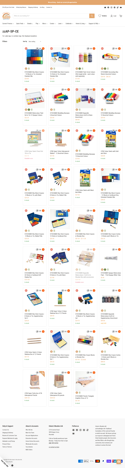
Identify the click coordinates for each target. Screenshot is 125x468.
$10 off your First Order (8, 7)
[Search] (92, 16)
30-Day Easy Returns (21, 7)
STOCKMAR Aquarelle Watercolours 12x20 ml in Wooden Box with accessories (84, 275)
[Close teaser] (12, 465)
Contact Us (49, 7)
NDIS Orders (29, 450)
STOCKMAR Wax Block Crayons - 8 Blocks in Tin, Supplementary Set (85, 316)
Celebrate (69, 23)
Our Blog (42, 7)
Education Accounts (31, 438)
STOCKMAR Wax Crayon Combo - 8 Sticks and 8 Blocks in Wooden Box (110, 357)
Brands (29, 23)
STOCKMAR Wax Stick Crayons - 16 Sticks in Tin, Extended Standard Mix (60, 74)
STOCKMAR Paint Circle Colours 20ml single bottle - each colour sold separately (85, 74)
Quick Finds (20, 23)
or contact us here (54, 447)
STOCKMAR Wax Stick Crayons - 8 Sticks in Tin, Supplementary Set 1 (60, 357)
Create (52, 23)
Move (44, 23)
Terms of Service (7, 447)
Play (37, 23)
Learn (60, 23)
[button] (6, 462)
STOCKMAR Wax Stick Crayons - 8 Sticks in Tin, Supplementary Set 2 (35, 316)
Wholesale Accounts (31, 444)
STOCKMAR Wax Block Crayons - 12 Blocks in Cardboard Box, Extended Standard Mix (110, 195)
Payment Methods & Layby (9, 438)
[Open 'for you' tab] (118, 461)
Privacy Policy (6, 444)
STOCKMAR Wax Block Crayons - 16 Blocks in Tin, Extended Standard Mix (34, 74)
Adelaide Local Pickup (8, 441)
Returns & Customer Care (9, 435)
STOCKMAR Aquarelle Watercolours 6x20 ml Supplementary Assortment (109, 316)
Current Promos (7, 23)
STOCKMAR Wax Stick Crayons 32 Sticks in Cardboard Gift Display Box (34, 275)
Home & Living (80, 23)
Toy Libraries (29, 447)
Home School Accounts (32, 441)
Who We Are (29, 430)
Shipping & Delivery (33, 7)
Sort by (25, 41)
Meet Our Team (30, 433)
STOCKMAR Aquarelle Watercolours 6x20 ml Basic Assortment (83, 115)
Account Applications (32, 435)
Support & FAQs (94, 23)
